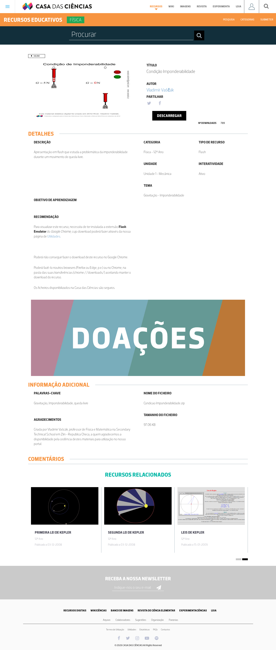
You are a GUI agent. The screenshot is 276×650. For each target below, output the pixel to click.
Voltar (37, 56)
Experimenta (221, 6)
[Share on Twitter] (149, 103)
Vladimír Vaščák (160, 90)
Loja (238, 6)
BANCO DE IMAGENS (122, 610)
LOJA (213, 610)
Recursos (156, 6)
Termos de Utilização (115, 629)
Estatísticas (145, 629)
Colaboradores (122, 620)
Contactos (165, 629)
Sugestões (140, 620)
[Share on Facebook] (160, 103)
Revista (202, 6)
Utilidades (53, 236)
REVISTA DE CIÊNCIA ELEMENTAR (156, 610)
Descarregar (169, 115)
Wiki (171, 6)
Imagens (185, 6)
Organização (157, 620)
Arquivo (106, 620)
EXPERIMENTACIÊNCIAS (193, 610)
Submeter (266, 19)
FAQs (155, 629)
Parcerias (173, 620)
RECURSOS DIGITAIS (74, 610)
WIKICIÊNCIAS (98, 610)
